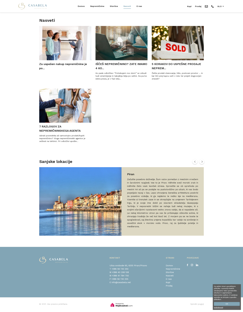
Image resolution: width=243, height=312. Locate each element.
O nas (139, 6)
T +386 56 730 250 (119, 269)
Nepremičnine (97, 6)
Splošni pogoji (197, 304)
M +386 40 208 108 (119, 272)
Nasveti (127, 6)
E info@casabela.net (120, 282)
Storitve (114, 6)
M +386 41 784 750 (119, 275)
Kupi (189, 6)
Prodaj (198, 6)
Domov (81, 6)
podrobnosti (218, 307)
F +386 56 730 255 (119, 279)
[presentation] (194, 162)
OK (227, 304)
